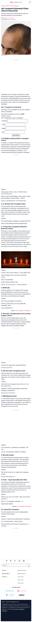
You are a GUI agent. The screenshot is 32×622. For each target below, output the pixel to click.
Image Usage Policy (21, 570)
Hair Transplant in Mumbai (23, 506)
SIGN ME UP (16, 135)
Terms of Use (20, 579)
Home (2, 6)
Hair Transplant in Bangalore (22, 310)
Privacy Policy (20, 576)
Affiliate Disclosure (21, 573)
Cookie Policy (20, 583)
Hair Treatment (15, 6)
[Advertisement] (16, 78)
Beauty (8, 6)
